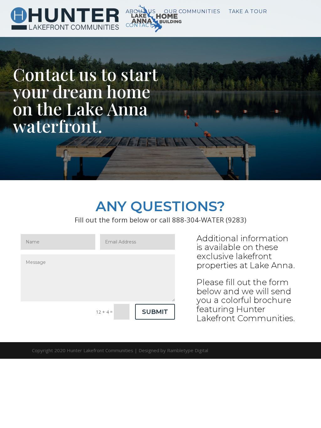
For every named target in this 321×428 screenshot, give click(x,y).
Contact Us (144, 25)
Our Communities (192, 11)
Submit (155, 312)
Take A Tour (248, 11)
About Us (141, 11)
